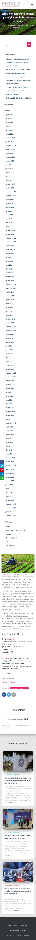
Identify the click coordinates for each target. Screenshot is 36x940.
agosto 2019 (10, 434)
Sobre (24, 930)
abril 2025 (9, 176)
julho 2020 (9, 392)
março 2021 (9, 361)
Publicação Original (8, 682)
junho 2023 (9, 261)
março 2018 (9, 496)
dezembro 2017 (11, 504)
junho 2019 (9, 442)
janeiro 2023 (10, 280)
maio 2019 (9, 446)
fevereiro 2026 (10, 138)
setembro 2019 (10, 431)
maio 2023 (9, 265)
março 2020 (9, 408)
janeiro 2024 (10, 234)
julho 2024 (9, 211)
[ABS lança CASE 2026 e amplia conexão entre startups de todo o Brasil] (18, 819)
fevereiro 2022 (10, 319)
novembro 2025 (11, 149)
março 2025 (9, 180)
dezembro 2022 (11, 284)
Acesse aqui (6, 658)
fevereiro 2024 (10, 230)
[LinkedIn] (2, 474)
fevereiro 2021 (10, 365)
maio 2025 (9, 172)
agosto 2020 (10, 388)
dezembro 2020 (11, 373)
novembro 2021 (11, 330)
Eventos (8, 534)
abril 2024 (9, 222)
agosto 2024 (10, 207)
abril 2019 (9, 450)
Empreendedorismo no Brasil (15, 530)
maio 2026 (9, 126)
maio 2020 (9, 400)
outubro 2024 (10, 199)
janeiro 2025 (10, 188)
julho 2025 (9, 165)
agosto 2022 (10, 300)
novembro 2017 (11, 508)
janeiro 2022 (10, 323)
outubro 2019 (10, 427)
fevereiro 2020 (10, 411)
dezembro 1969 (11, 515)
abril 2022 (9, 311)
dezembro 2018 (11, 465)
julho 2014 (9, 512)
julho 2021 (9, 346)
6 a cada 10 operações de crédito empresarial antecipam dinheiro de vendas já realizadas (17, 91)
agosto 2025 (10, 161)
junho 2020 (9, 396)
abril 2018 (9, 492)
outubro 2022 (10, 292)
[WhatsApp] (2, 478)
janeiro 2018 (10, 500)
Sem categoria (10, 545)
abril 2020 (9, 404)
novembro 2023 (11, 242)
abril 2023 (9, 269)
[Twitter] (2, 466)
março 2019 (9, 454)
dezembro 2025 (11, 145)
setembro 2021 (10, 338)
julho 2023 (9, 257)
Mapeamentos (14, 930)
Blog (9, 925)
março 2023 (9, 273)
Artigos (8, 526)
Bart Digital (7, 574)
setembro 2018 (10, 477)
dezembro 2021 (11, 327)
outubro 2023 (10, 246)
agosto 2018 (10, 481)
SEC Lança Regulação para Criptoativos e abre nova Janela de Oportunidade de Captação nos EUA (18, 62)
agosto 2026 (10, 115)
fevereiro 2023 (10, 276)
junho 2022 (9, 307)
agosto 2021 (10, 342)
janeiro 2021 (10, 369)
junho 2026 (9, 122)
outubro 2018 (10, 473)
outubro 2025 (10, 153)
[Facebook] (2, 462)
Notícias (8, 542)
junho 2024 (9, 215)
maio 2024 (9, 219)
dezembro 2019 (11, 419)
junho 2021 (9, 350)
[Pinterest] (2, 470)
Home (16, 925)
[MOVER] (11, 4)
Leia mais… (9, 802)
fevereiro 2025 (10, 184)
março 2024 (9, 226)
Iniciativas (24, 925)
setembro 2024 (10, 203)
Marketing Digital (11, 538)
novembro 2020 (11, 377)
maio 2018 (9, 488)
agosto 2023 (10, 253)
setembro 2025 (10, 157)
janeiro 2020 (10, 415)
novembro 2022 (11, 288)
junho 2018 (9, 485)
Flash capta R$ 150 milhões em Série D (18, 98)
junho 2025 (9, 169)
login (16, 725)
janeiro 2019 (10, 461)
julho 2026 (9, 118)
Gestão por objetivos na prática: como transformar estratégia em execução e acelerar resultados (18, 80)
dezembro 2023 (11, 238)
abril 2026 (9, 130)
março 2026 (9, 134)
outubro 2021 (10, 334)
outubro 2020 (10, 381)
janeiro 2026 (10, 142)
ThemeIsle (26, 935)
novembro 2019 (11, 423)
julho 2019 (9, 438)
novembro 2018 (11, 469)
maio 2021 (9, 354)
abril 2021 (9, 357)
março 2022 (9, 315)
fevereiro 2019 (10, 458)
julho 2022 (9, 303)
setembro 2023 (10, 250)
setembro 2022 (10, 296)
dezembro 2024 (11, 192)
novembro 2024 (11, 195)
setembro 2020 (10, 384)
